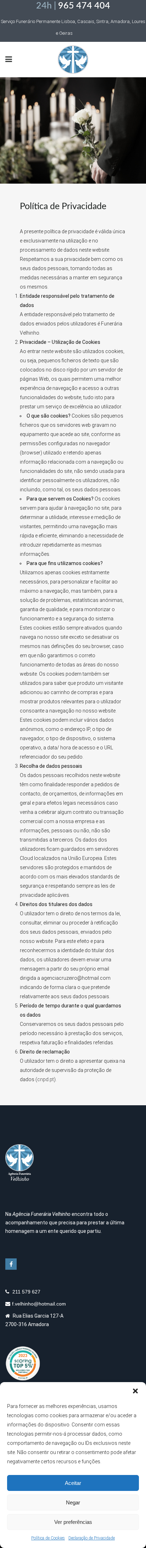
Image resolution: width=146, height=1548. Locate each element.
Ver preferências (73, 1522)
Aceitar (73, 1483)
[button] (135, 1391)
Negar (73, 1502)
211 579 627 (25, 1292)
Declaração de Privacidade (91, 1538)
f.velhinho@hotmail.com (39, 1304)
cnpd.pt (45, 1079)
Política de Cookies (48, 1538)
